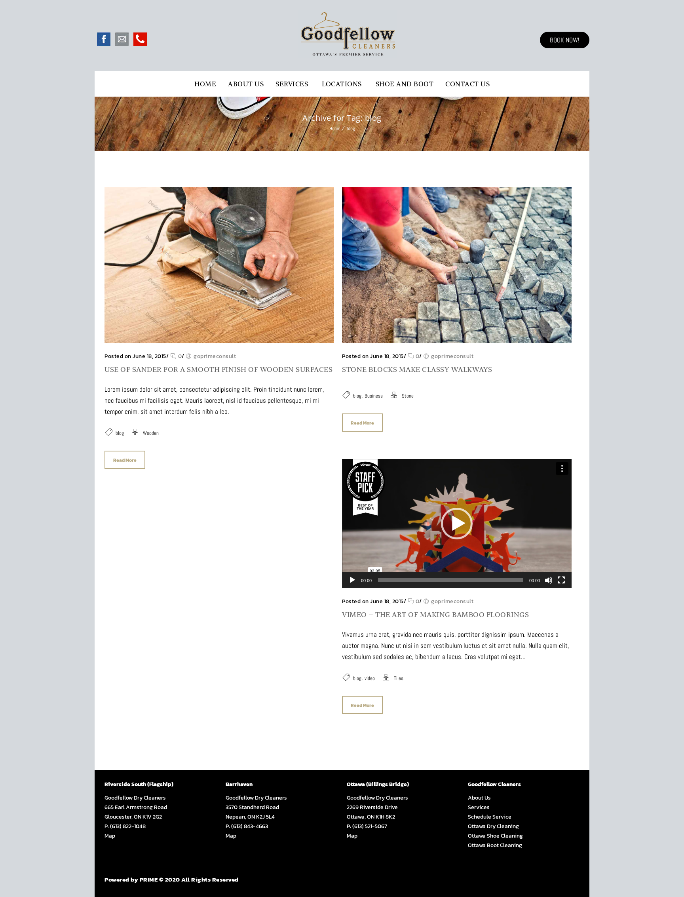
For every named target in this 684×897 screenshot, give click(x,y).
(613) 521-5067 (369, 826)
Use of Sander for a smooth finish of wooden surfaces (218, 369)
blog (351, 128)
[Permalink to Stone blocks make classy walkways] (457, 340)
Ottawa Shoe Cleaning (495, 836)
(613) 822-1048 (128, 826)
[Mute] (549, 580)
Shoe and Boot (405, 84)
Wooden (151, 433)
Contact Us (467, 84)
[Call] (140, 43)
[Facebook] (103, 43)
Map (109, 836)
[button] (457, 523)
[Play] (352, 580)
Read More (125, 460)
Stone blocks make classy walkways (417, 369)
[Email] (122, 43)
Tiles (398, 678)
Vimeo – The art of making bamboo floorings (435, 614)
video (370, 678)
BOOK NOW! (565, 40)
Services (292, 84)
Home (205, 84)
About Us (246, 84)
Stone (408, 395)
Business (374, 395)
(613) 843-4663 (249, 826)
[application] (457, 523)
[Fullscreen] (561, 580)
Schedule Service (489, 817)
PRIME (149, 879)
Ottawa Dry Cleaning (493, 826)
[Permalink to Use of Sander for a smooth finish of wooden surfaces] (219, 340)
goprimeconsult (215, 356)
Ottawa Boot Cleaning (495, 845)
